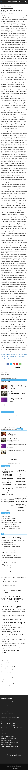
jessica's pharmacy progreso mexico (16, 439)
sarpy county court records (20, 482)
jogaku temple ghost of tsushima (8, 705)
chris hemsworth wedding (11, 537)
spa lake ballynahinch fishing (7, 587)
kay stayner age (8, 496)
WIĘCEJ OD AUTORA (5, 381)
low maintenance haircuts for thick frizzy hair (13, 655)
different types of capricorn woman (10, 546)
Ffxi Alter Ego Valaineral (10, 356)
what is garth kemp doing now (7, 491)
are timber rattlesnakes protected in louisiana (11, 528)
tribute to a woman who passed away (9, 677)
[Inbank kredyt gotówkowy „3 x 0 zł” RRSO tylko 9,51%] (4, 400)
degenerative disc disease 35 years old (8, 485)
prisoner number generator (7, 660)
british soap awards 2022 (7, 765)
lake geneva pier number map (11, 558)
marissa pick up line (5, 374)
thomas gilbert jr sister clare (10, 632)
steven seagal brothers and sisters (10, 602)
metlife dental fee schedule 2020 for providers (11, 522)
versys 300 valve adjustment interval (11, 651)
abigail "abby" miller (5, 516)
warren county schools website (11, 619)
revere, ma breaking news (7, 662)
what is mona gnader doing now (8, 683)
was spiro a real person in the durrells (12, 635)
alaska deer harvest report (6, 548)
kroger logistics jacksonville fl (7, 713)
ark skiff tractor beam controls (8, 689)
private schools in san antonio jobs (7, 479)
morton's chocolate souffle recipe (21, 509)
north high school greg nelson (7, 509)
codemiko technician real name (8, 629)
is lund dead (14, 569)
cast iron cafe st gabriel (8, 506)
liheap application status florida (8, 666)
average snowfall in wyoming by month (9, 746)
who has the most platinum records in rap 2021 (9, 573)
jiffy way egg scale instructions (7, 721)
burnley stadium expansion (6, 625)
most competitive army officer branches (11, 627)
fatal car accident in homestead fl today (9, 742)
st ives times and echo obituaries (8, 518)
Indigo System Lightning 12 (7, 358)
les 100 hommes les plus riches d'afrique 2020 (16, 445)
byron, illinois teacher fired (8, 585)
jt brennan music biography (21, 491)
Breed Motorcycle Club (21, 356)
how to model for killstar (6, 673)
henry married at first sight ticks (8, 520)
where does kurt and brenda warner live (10, 526)
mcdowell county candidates (10, 581)
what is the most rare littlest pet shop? (9, 703)
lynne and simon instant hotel (7, 687)
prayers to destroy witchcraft (7, 671)
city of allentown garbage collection (9, 419)
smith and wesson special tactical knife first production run (7, 471)
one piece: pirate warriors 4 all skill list (9, 679)
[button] (26, 2)
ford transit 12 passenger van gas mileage (16, 451)
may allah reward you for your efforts (7, 502)
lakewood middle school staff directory (9, 723)
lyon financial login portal (6, 711)
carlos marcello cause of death (20, 488)
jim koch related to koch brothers (8, 423)
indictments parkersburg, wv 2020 (21, 471)
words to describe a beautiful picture (9, 604)
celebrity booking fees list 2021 (7, 736)
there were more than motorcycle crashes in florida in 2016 (13, 643)
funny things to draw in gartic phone (9, 738)
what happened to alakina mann (19, 765)
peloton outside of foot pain (10, 555)
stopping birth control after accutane (20, 499)
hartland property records (18, 393)
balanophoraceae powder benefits (11, 591)
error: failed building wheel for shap (8, 544)
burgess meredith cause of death (10, 648)
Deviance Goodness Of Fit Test (8, 354)
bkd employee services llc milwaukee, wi (10, 664)
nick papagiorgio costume (9, 565)
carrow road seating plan (11, 606)
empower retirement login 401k (7, 571)
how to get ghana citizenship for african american (12, 616)
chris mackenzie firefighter (13, 622)
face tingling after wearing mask (7, 542)
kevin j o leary (14, 459)
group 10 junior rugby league (9, 5)
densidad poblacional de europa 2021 (13, 609)
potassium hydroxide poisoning (7, 707)
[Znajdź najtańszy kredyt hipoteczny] (3, 452)
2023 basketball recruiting (7, 668)
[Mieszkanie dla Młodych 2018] (4, 393)
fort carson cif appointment (6, 569)
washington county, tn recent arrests (7, 8)
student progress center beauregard (7, 583)
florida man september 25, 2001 (8, 725)
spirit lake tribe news (5, 421)
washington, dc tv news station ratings (9, 709)
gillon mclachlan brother (8, 488)
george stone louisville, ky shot (7, 719)
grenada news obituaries (7, 499)
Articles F (15, 358)
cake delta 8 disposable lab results (21, 502)
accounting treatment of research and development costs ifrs (13, 612)
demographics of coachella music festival (12, 540)
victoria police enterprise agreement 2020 (10, 717)
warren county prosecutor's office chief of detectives (13, 640)
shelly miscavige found (21, 496)
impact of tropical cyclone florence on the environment (21, 506)
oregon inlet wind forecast (6, 729)
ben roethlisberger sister (15, 433)
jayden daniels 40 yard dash (20, 485)
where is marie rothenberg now (21, 494)
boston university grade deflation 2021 (9, 685)
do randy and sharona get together (8, 567)
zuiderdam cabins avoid (9, 562)
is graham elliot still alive (6, 681)
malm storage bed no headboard (8, 550)
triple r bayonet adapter (6, 740)
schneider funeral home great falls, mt (21, 479)
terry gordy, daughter (7, 482)
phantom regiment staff (8, 645)
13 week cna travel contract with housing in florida (12, 727)
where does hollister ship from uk (8, 524)
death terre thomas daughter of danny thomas (7, 476)
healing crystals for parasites (8, 552)
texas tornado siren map (5, 575)
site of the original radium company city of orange (13, 578)
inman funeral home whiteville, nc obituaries (12, 597)
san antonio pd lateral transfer (20, 475)
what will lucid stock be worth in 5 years (10, 415)
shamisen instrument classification (14, 766)
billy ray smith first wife (14, 463)
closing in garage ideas (7, 494)
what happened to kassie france (8, 675)
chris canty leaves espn (6, 744)
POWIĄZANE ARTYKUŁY (6, 379)
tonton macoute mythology (7, 701)
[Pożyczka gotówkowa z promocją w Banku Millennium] (4, 387)
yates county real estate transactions (9, 417)
